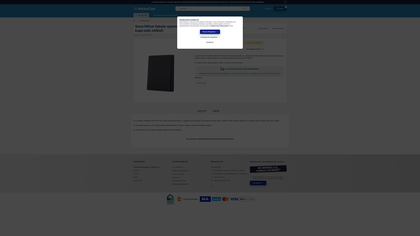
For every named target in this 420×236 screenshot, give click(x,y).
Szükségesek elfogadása (209, 37)
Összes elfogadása (208, 32)
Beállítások (210, 42)
